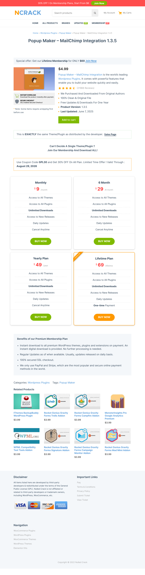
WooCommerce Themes (25, 539)
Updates (78, 23)
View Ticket (82, 500)
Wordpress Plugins (48, 33)
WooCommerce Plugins (24, 531)
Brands (66, 23)
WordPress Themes (23, 544)
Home (35, 23)
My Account (109, 13)
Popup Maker (65, 33)
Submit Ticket (83, 495)
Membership (98, 23)
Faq (79, 482)
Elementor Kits (20, 548)
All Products (50, 23)
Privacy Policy (83, 491)
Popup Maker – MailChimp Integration (80, 74)
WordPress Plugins (22, 535)
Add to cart (69, 119)
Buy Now (41, 241)
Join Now (99, 3)
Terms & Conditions (86, 487)
